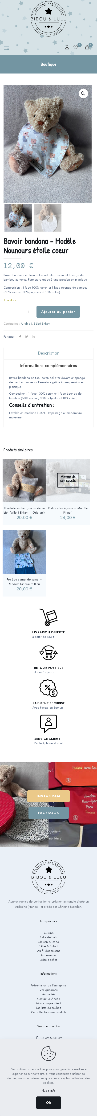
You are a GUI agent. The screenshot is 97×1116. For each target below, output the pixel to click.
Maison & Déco (48, 942)
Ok (48, 1102)
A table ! (26, 323)
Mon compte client (48, 1003)
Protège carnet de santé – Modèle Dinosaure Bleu (24, 581)
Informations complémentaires (48, 366)
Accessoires (48, 955)
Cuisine (48, 933)
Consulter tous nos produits (48, 1012)
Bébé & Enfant (48, 946)
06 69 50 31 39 (51, 1038)
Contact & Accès (48, 999)
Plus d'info (48, 1090)
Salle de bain (48, 937)
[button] (83, 93)
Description (48, 353)
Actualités (48, 994)
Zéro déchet (48, 959)
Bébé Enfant (42, 323)
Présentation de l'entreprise (48, 985)
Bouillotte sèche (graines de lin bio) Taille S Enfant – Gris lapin (24, 510)
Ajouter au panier (58, 311)
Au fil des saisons (48, 950)
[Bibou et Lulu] (48, 19)
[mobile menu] (6, 48)
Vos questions (48, 990)
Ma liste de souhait (48, 1008)
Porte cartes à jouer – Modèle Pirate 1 (68, 510)
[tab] (48, 353)
